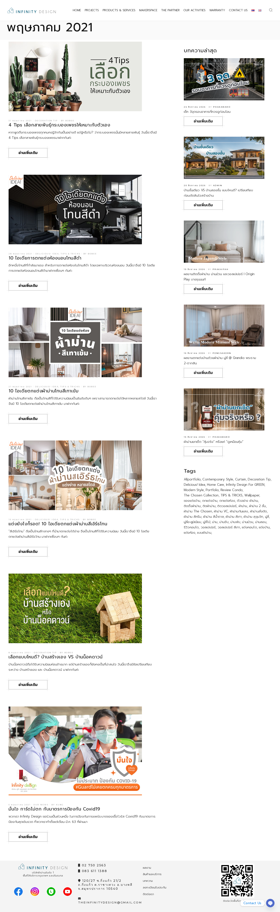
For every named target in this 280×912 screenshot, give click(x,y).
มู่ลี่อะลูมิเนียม (192, 521)
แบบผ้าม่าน (204, 532)
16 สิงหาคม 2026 (194, 353)
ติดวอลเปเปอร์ (227, 505)
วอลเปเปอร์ (208, 527)
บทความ (148, 881)
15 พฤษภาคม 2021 (20, 519)
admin (217, 185)
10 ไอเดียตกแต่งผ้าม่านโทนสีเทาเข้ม (44, 391)
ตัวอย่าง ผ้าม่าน (247, 500)
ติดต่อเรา (148, 894)
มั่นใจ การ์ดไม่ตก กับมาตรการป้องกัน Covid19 (54, 809)
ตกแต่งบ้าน (209, 500)
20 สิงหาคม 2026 (195, 185)
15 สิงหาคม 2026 (194, 437)
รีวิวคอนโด (191, 527)
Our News (41, 804)
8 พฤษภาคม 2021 (20, 652)
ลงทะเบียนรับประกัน (154, 887)
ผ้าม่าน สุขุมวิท (253, 516)
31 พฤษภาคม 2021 (20, 120)
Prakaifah (221, 269)
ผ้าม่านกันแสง (239, 511)
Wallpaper (251, 495)
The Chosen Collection (201, 495)
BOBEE (69, 120)
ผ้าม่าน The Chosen (198, 511)
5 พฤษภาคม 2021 (19, 804)
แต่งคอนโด (249, 527)
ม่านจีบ (224, 521)
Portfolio (212, 489)
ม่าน (215, 521)
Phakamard (222, 107)
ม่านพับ (235, 521)
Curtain (240, 479)
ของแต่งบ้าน (192, 500)
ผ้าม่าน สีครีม (192, 516)
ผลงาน (147, 868)
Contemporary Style (217, 479)
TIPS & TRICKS (231, 495)
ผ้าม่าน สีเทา (234, 516)
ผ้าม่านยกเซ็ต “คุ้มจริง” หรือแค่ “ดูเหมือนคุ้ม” (213, 441)
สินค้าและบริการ (152, 874)
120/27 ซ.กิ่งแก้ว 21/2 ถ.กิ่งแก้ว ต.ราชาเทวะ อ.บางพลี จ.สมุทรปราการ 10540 (105, 885)
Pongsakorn (222, 353)
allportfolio (192, 479)
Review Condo (231, 489)
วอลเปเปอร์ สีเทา (229, 527)
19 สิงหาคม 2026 (194, 269)
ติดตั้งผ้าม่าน (192, 505)
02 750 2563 (93, 865)
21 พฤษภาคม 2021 (20, 386)
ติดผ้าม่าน (209, 505)
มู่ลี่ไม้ (206, 521)
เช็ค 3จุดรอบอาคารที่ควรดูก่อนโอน (207, 111)
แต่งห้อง (189, 532)
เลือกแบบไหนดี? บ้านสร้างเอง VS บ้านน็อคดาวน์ (56, 657)
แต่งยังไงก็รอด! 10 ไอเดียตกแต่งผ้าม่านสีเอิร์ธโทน (58, 524)
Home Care (215, 484)
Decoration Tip (46, 120)
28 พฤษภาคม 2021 (20, 253)
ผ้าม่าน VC (221, 511)
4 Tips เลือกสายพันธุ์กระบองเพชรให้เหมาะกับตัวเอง (59, 125)
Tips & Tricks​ (70, 253)
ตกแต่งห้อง (227, 500)
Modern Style (194, 489)
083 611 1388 (94, 871)
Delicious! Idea (47, 253)
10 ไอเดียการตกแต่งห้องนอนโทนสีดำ (45, 258)
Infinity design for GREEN (245, 484)
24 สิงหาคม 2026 (195, 107)
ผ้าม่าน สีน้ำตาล (213, 516)
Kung (60, 804)
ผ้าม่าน (243, 505)
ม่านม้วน (247, 521)
